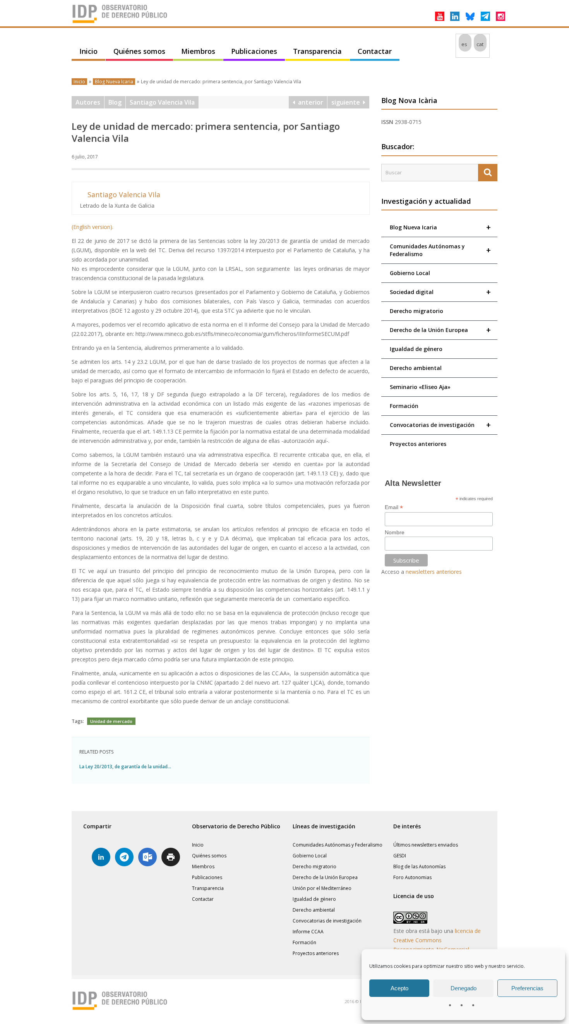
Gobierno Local (410, 273)
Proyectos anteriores (418, 443)
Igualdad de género (416, 349)
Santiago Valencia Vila (162, 102)
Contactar (375, 51)
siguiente (347, 102)
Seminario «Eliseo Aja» (420, 387)
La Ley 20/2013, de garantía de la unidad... (125, 766)
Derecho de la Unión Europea (440, 330)
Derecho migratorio (416, 311)
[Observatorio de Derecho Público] (120, 22)
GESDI (399, 855)
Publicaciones (254, 51)
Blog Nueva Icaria (114, 81)
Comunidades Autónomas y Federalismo (440, 250)
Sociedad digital (440, 292)
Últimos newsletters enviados (425, 845)
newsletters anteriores (434, 571)
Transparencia (317, 51)
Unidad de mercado (111, 721)
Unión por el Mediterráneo (322, 888)
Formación (404, 406)
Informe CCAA (308, 931)
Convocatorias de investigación (440, 425)
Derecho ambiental (416, 368)
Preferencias (527, 988)
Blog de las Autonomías (419, 866)
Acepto (399, 988)
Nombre (394, 532)
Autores (87, 102)
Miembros (198, 51)
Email (394, 507)
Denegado (463, 988)
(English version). (92, 227)
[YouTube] (439, 16)
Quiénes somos (139, 51)
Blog (115, 102)
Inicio (88, 51)
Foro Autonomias (412, 877)
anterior (309, 102)
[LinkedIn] (454, 16)
